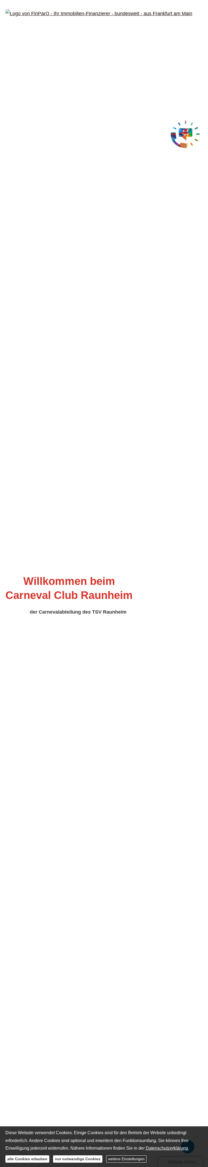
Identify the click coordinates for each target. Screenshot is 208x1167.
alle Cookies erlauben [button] (27, 1159)
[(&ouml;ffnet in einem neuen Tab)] (185, 135)
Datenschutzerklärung (167, 1148)
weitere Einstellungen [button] (126, 1159)
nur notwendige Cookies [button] (77, 1159)
